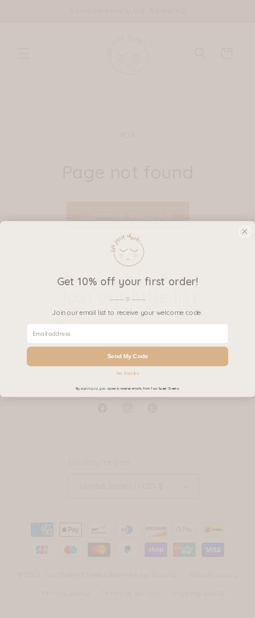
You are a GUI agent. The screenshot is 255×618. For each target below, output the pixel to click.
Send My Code (127, 356)
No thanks (128, 374)
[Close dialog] (245, 231)
